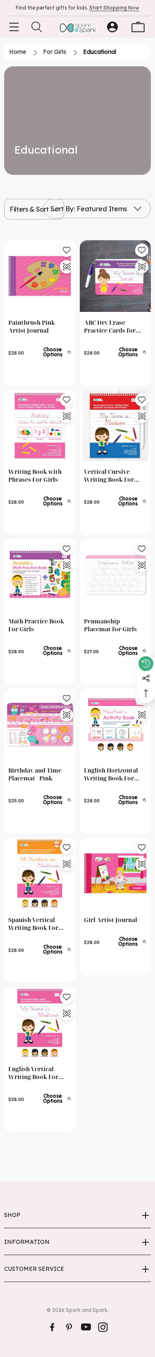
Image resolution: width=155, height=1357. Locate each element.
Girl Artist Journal (110, 920)
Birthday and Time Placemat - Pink (35, 774)
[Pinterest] (69, 1327)
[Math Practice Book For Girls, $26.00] (40, 575)
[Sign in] (112, 27)
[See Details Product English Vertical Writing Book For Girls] (66, 1013)
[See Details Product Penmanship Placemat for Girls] (141, 565)
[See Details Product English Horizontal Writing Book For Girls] (141, 715)
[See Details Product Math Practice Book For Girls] (66, 565)
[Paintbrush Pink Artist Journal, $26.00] (40, 276)
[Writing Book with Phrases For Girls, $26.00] (40, 425)
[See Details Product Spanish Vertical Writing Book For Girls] (66, 864)
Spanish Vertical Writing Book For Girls (33, 924)
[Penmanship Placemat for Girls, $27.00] (115, 575)
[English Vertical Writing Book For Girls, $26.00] (40, 1023)
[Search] (36, 27)
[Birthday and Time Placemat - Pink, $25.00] (40, 724)
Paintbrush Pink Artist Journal (31, 326)
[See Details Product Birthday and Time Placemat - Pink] (66, 715)
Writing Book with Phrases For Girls (35, 475)
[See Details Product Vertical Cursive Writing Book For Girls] (141, 416)
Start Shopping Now (114, 8)
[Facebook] (52, 1327)
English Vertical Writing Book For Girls (33, 1073)
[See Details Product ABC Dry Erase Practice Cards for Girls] (141, 266)
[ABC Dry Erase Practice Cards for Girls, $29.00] (115, 276)
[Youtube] (86, 1327)
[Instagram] (103, 1327)
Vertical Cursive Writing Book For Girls (109, 475)
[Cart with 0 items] (138, 27)
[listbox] (97, 208)
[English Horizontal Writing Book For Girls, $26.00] (115, 724)
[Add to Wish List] (66, 250)
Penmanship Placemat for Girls (110, 625)
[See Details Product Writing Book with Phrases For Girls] (66, 416)
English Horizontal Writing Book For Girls (111, 774)
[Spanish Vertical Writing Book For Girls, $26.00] (40, 873)
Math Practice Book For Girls (36, 625)
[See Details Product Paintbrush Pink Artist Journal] (66, 266)
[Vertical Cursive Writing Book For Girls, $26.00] (115, 425)
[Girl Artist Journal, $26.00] (115, 873)
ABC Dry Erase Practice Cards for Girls (110, 326)
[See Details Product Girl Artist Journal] (141, 864)
